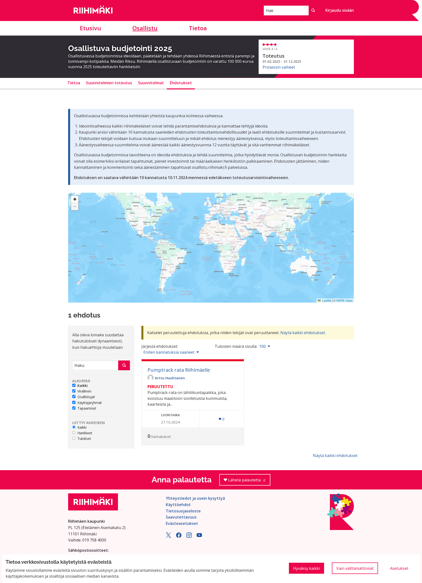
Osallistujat (86, 397)
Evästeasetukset (182, 523)
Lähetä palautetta (248, 481)
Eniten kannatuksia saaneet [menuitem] (168, 352)
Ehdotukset (181, 82)
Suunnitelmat (151, 82)
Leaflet (326, 300)
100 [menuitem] (262, 346)
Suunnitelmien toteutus (109, 82)
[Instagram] (189, 536)
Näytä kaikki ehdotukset (302, 332)
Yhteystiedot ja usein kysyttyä (195, 498)
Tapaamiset (86, 408)
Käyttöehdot (178, 504)
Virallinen (84, 391)
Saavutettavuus (181, 517)
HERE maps (344, 300)
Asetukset (399, 568)
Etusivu (90, 28)
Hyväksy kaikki (306, 568)
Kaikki (82, 386)
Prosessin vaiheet (279, 67)
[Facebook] (178, 536)
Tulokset (84, 439)
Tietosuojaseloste (183, 511)
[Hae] (313, 10)
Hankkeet (84, 433)
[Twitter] (168, 536)
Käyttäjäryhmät (89, 403)
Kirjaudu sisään (339, 10)
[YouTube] (199, 536)
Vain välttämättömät (355, 568)
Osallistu (145, 28)
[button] (74, 199)
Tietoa (198, 28)
